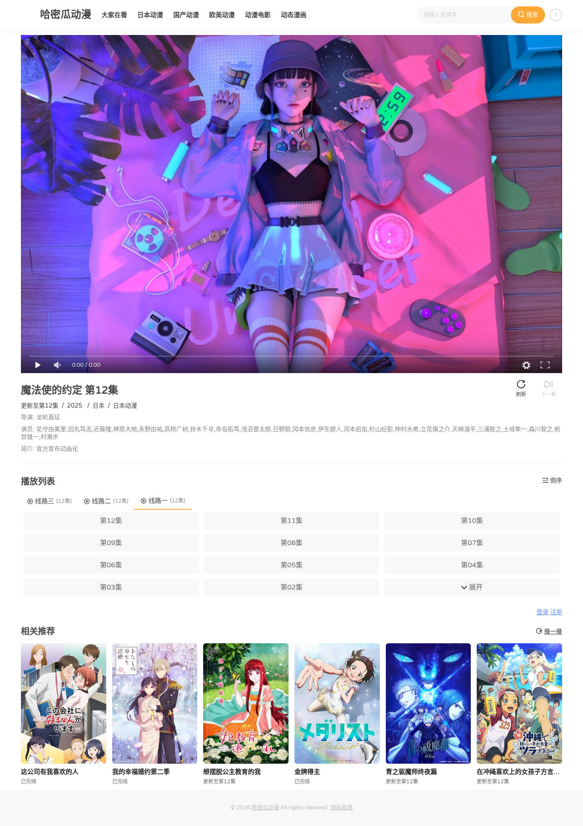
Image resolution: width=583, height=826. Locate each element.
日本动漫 (150, 15)
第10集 (472, 521)
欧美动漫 (222, 15)
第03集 (111, 587)
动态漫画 (293, 15)
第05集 (291, 565)
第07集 (472, 543)
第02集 (291, 587)
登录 (542, 612)
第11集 (291, 521)
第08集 (291, 543)
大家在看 (114, 15)
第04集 (472, 565)
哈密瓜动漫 (265, 807)
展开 (475, 587)
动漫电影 (258, 15)
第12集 (111, 521)
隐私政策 (342, 807)
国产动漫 (186, 15)
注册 (556, 612)
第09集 (111, 543)
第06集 (111, 565)
